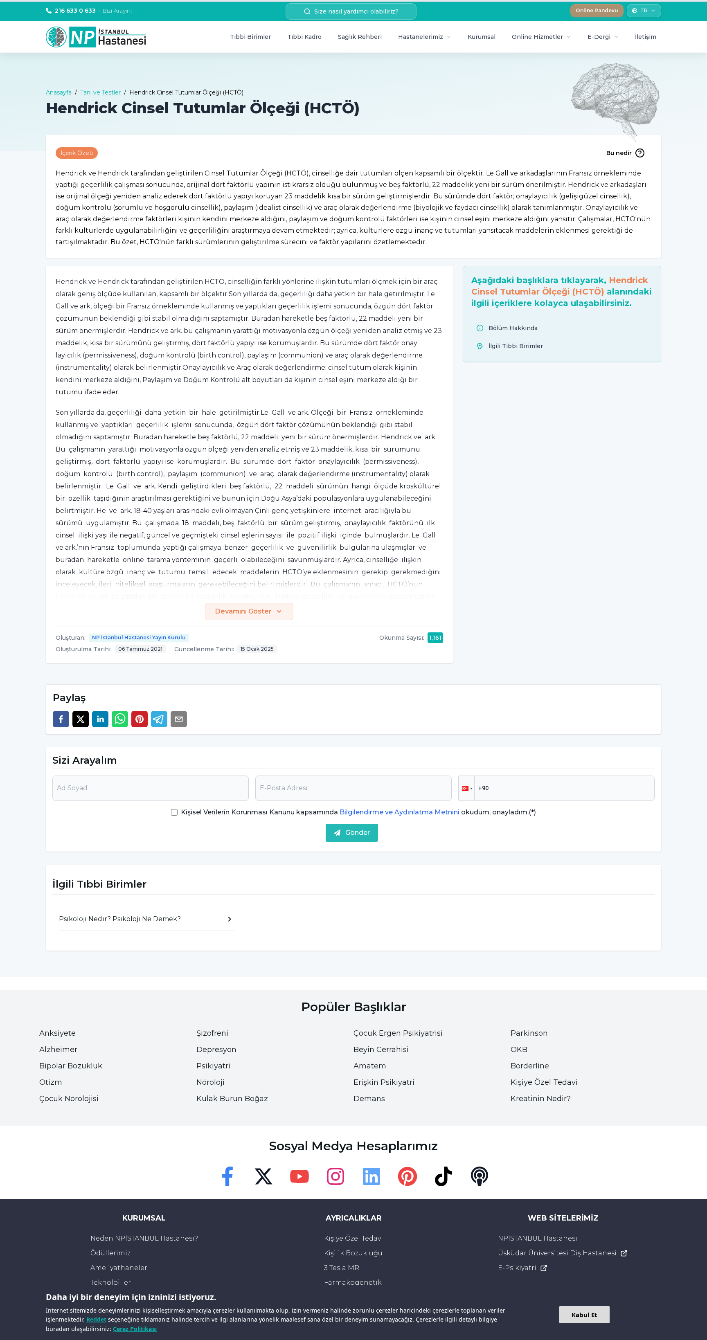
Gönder (357, 832)
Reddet (96, 1319)
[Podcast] (479, 1176)
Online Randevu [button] (597, 10)
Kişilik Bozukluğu (353, 1253)
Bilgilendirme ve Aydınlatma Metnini (399, 812)
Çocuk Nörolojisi (69, 1098)
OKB (519, 1049)
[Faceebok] (227, 1176)
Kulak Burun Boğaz (232, 1098)
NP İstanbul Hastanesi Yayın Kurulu (139, 637)
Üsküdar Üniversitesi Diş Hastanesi (557, 1253)
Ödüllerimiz (110, 1253)
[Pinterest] (407, 1176)
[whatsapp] (120, 719)
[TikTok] (443, 1176)
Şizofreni (212, 1033)
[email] (179, 719)
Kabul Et (584, 1315)
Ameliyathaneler (118, 1268)
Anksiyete (57, 1033)
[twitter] (80, 719)
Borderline (530, 1065)
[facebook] (61, 719)
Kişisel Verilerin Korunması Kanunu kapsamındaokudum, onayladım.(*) (358, 812)
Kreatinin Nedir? (541, 1098)
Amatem (370, 1065)
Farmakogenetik (353, 1282)
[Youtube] (299, 1176)
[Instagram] (335, 1176)
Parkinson (529, 1033)
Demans (369, 1098)
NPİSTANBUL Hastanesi (537, 1238)
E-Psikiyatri (517, 1268)
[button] (466, 788)
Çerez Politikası (135, 1329)
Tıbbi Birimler (250, 36)
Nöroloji (210, 1082)
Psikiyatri (213, 1065)
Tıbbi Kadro (304, 36)
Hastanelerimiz (420, 36)
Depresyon (216, 1049)
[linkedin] (100, 719)
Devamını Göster (243, 611)
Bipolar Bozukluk (70, 1065)
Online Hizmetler (537, 36)
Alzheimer (58, 1049)
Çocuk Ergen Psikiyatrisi (398, 1033)
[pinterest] (139, 719)
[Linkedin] (371, 1176)
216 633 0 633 (93, 10)
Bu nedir (619, 153)
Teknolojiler (110, 1282)
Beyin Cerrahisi (381, 1049)
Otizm (50, 1082)
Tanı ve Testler (100, 92)
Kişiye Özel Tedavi (544, 1082)
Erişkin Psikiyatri (384, 1082)
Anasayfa (59, 92)
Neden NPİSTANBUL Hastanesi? (144, 1238)
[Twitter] (263, 1176)
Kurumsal (481, 36)
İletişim (645, 36)
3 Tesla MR (341, 1268)
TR (644, 10)
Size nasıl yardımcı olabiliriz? (356, 11)
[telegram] (159, 719)
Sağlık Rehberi (360, 36)
